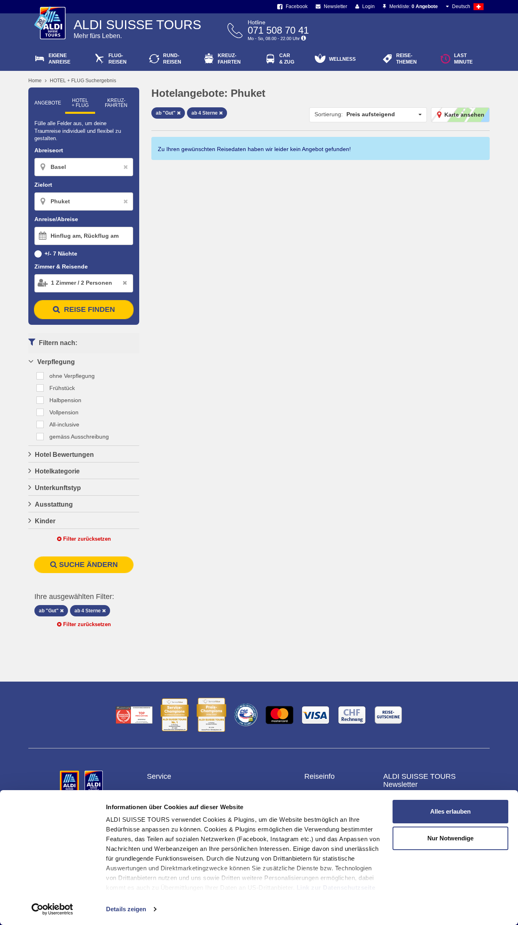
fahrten (229, 59)
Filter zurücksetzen (86, 539)
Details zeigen (126, 909)
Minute (463, 59)
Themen (406, 59)
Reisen (117, 59)
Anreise (59, 59)
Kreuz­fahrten (116, 103)
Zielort (43, 184)
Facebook (296, 6)
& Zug (286, 59)
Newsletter (335, 6)
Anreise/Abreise (56, 219)
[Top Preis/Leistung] (134, 715)
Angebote (47, 103)
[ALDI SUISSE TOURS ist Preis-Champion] (211, 715)
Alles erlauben (450, 811)
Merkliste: (413, 6)
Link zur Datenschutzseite (336, 887)
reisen (172, 59)
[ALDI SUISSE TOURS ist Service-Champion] (175, 715)
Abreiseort (48, 150)
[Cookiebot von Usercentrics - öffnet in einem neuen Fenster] (52, 909)
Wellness (342, 59)
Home (35, 80)
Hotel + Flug (80, 103)
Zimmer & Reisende (61, 266)
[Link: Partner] (70, 781)
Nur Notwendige (450, 838)
